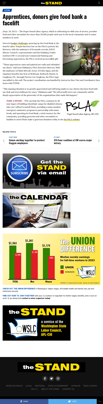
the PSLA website (72, 119)
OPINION (75, 386)
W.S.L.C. (34, 389)
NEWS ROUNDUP (14, 386)
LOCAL (29, 386)
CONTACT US (68, 389)
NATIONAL (40, 386)
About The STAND (50, 389)
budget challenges (19, 43)
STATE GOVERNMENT (58, 386)
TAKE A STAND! (90, 386)
